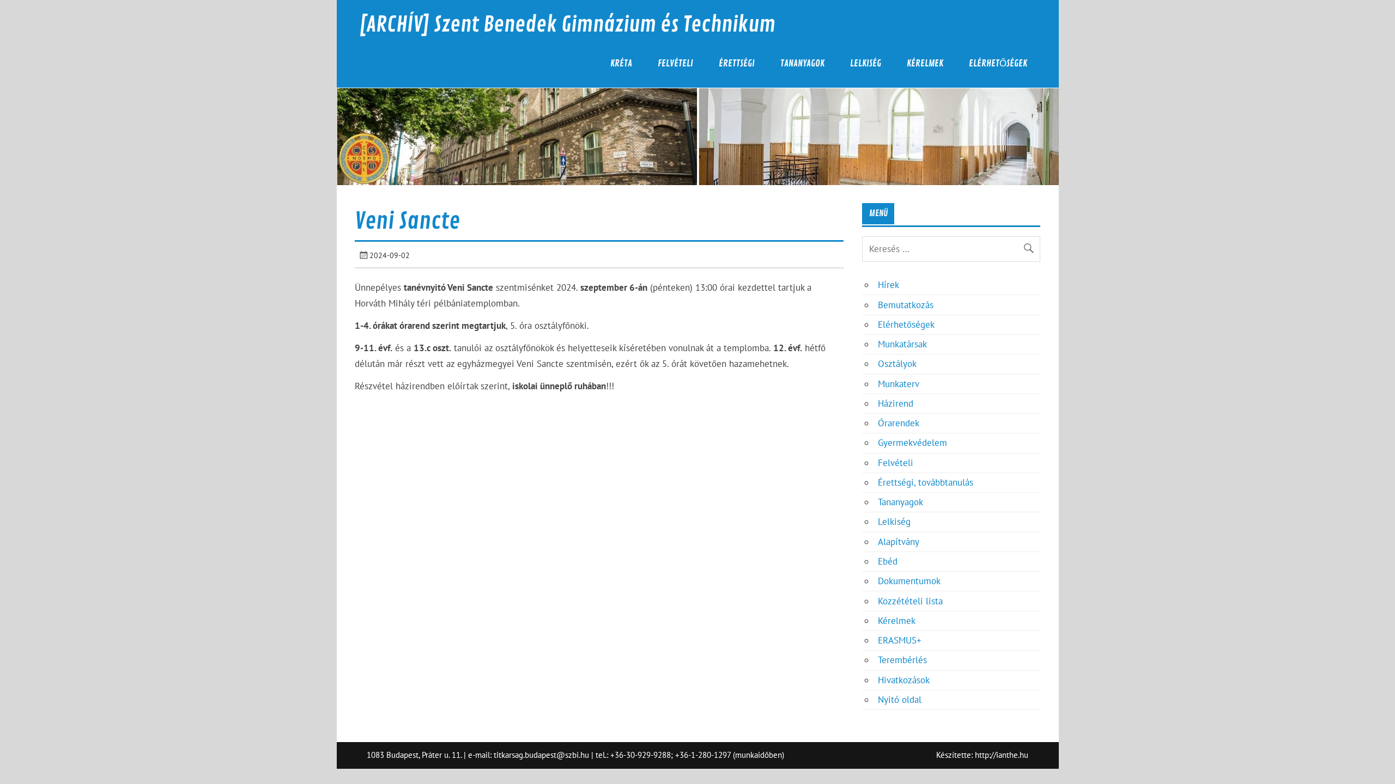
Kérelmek (925, 63)
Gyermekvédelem (912, 443)
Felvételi (675, 63)
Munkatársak (902, 344)
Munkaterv (898, 384)
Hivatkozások (904, 680)
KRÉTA (621, 63)
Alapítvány (898, 542)
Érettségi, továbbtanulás (925, 482)
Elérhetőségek (998, 63)
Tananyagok (802, 63)
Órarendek (898, 423)
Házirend (895, 403)
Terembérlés (902, 660)
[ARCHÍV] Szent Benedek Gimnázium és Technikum (567, 24)
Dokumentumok (909, 581)
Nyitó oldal (899, 700)
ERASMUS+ (899, 640)
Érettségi (737, 63)
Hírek (888, 285)
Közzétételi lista (910, 601)
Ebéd (887, 561)
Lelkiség (865, 63)
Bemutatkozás (905, 305)
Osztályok (897, 364)
